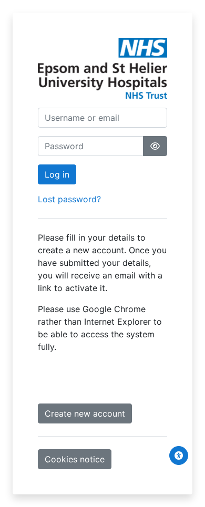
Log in (57, 174)
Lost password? (69, 199)
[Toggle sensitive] (155, 146)
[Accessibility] (178, 455)
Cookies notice (75, 459)
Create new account (85, 413)
